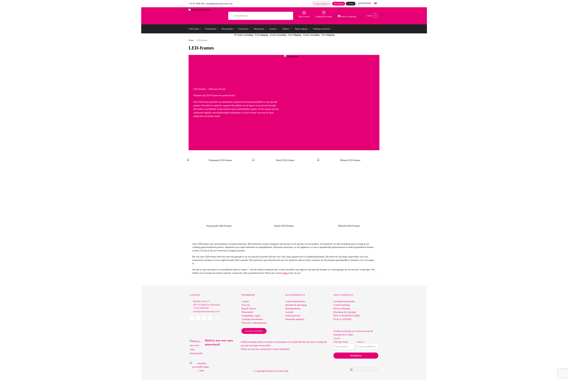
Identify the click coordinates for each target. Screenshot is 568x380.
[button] (371, 16)
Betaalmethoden (293, 308)
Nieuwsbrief (247, 312)
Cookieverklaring (341, 305)
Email (360, 342)
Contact (245, 301)
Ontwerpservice (292, 315)
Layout (336, 338)
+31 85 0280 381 (197, 3)
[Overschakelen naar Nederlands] (365, 3)
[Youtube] (204, 318)
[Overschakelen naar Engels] (375, 3)
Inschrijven (355, 355)
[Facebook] (192, 318)
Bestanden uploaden (294, 319)
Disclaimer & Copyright (344, 312)
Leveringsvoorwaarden (344, 301)
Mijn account (304, 16)
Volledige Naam (340, 342)
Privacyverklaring (341, 308)
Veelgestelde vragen (323, 16)
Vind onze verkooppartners (254, 323)
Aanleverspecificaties (295, 301)
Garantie (289, 312)
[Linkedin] (198, 318)
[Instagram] (210, 318)
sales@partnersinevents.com (219, 3)
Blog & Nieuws (248, 308)
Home (191, 40)
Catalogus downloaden (252, 319)
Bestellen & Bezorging (296, 305)
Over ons (245, 305)
